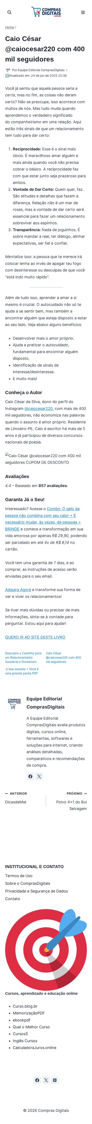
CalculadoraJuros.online (34, 1047)
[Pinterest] (55, 1080)
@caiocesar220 (39, 408)
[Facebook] (37, 1080)
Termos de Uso (19, 875)
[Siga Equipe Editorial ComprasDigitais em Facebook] (30, 776)
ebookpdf (21, 1020)
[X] (46, 1080)
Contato (12, 899)
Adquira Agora (18, 589)
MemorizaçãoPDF (29, 1013)
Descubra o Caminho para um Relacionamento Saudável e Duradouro (23, 657)
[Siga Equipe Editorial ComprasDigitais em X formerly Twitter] (39, 776)
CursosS (20, 1034)
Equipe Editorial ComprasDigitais (41, 70)
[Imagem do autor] (7, 70)
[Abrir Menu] (83, 12)
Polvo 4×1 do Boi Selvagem (71, 801)
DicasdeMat (16, 798)
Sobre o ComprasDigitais (27, 883)
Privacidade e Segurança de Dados (36, 891)
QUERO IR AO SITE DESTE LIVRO (35, 637)
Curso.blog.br (25, 1006)
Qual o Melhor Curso (31, 1027)
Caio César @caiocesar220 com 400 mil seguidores (63, 657)
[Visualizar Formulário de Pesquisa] (9, 12)
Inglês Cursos (25, 1041)
